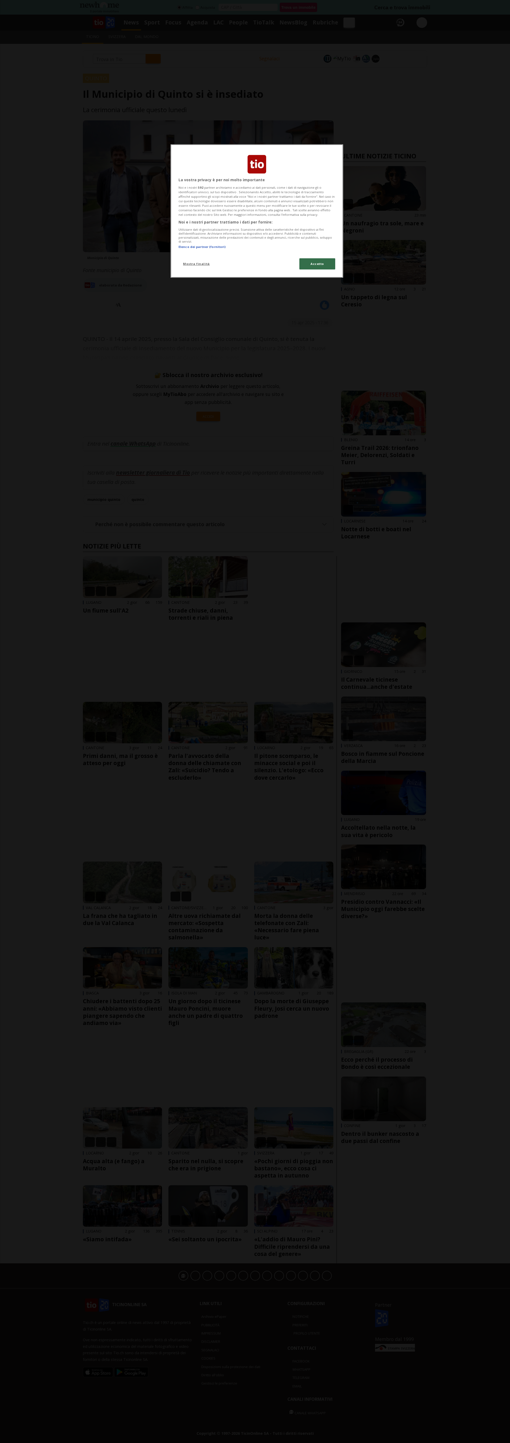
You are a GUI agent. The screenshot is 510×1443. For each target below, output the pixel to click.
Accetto (317, 264)
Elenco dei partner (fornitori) (202, 247)
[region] (257, 211)
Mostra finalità (196, 264)
